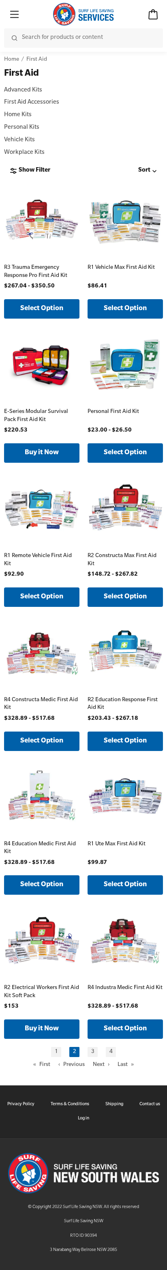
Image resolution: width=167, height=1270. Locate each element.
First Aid (36, 60)
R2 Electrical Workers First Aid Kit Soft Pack (41, 992)
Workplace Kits (24, 153)
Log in (83, 1118)
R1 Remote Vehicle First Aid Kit (38, 560)
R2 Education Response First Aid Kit (123, 704)
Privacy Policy (20, 1104)
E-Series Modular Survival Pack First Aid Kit (36, 416)
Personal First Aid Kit (113, 412)
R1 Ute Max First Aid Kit (117, 844)
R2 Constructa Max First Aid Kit (122, 560)
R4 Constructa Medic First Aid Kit (41, 704)
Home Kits (18, 115)
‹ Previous (71, 1065)
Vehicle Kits (19, 140)
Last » (126, 1065)
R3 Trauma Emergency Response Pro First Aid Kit (35, 272)
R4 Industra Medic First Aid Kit (125, 988)
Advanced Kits (23, 90)
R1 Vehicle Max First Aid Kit (121, 268)
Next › (101, 1065)
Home (11, 60)
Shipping (114, 1104)
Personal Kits (21, 128)
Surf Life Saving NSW (83, 1221)
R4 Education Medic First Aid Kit (40, 848)
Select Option (41, 309)
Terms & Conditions (70, 1104)
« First (41, 1065)
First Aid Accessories (31, 103)
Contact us (149, 1104)
